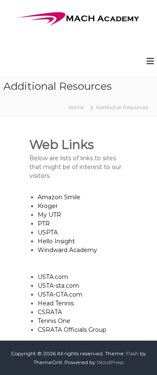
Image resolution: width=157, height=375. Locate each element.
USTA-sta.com (58, 285)
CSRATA (50, 312)
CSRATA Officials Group (72, 329)
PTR (44, 223)
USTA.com (53, 277)
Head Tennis (56, 303)
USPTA (48, 232)
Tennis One (54, 321)
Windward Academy (67, 250)
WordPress (110, 362)
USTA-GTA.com (60, 294)
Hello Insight (56, 241)
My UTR (49, 215)
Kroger (48, 206)
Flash (132, 353)
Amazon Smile (59, 197)
